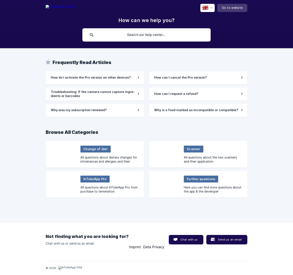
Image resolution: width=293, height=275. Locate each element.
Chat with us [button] (189, 239)
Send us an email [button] (230, 239)
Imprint (135, 247)
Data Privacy (153, 247)
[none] (60, 7)
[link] (95, 77)
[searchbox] (146, 35)
